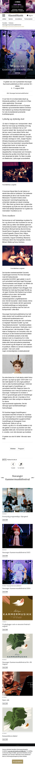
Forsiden (4, 23)
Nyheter (11, 19)
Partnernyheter (28, 19)
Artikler (4, 19)
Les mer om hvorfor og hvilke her (17, 751)
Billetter (13, 449)
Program (21, 449)
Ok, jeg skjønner (17, 761)
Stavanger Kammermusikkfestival (11, 25)
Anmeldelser (18, 19)
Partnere (11, 23)
